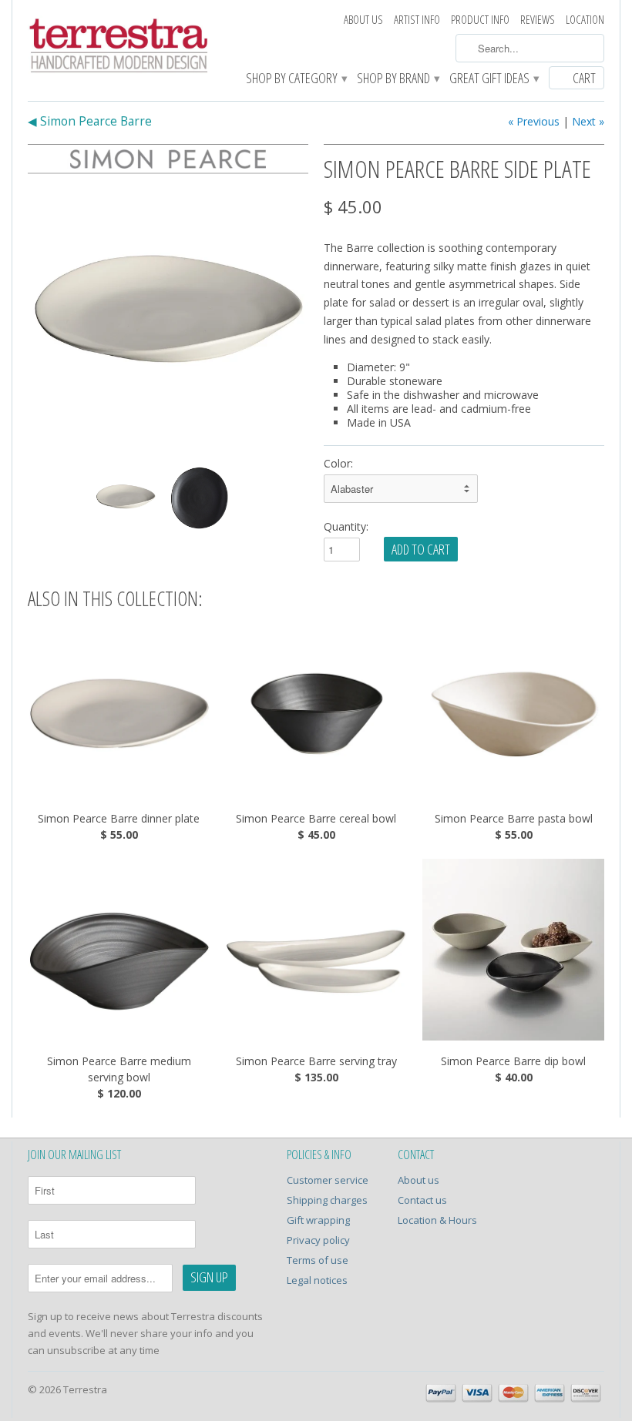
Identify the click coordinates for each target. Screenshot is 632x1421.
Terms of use (317, 1260)
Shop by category (296, 79)
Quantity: (346, 526)
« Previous (534, 121)
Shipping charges (327, 1200)
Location (585, 19)
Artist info (417, 19)
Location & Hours (437, 1220)
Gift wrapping (318, 1220)
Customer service (327, 1180)
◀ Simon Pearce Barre (90, 121)
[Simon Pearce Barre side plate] (168, 315)
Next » (588, 121)
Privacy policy (318, 1240)
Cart (584, 78)
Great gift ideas (493, 79)
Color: (338, 463)
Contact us (422, 1200)
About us (363, 19)
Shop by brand (398, 79)
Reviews (537, 19)
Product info (480, 19)
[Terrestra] (119, 48)
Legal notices (317, 1280)
